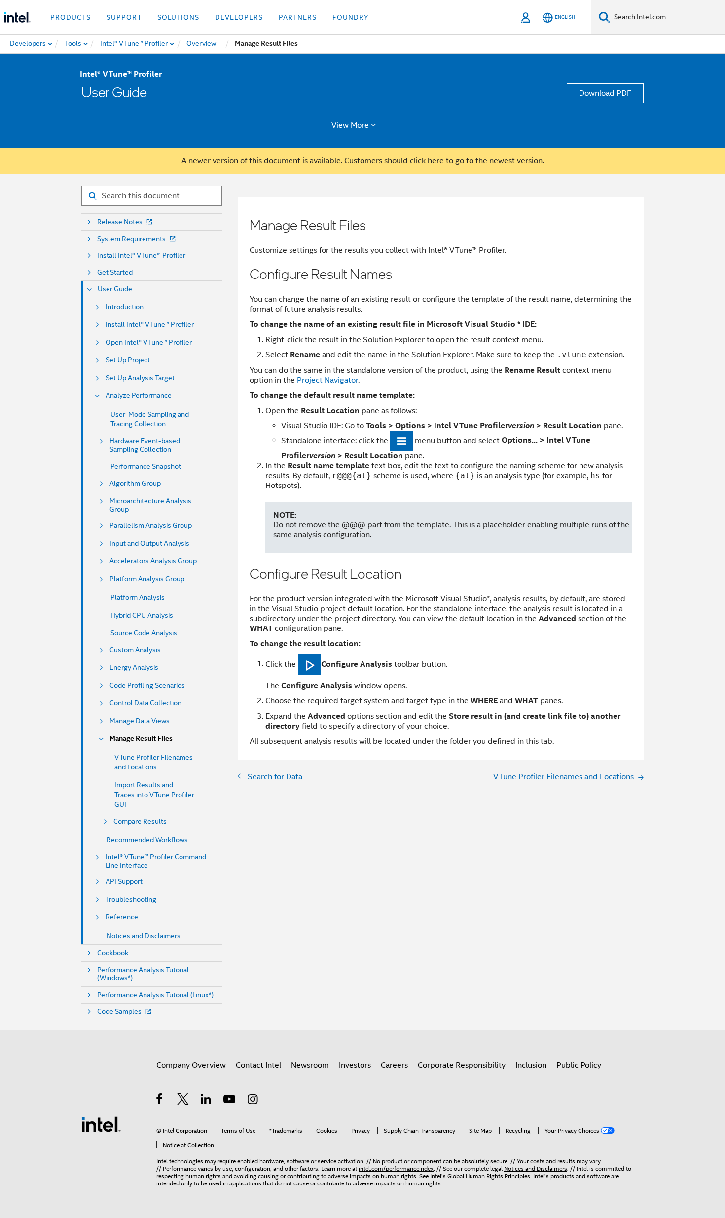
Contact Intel (258, 1065)
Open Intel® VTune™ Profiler (149, 342)
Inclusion (530, 1065)
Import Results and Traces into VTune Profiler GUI (154, 794)
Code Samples (119, 1012)
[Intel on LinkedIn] (206, 1101)
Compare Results (140, 821)
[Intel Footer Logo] (101, 1124)
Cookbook (112, 953)
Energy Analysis (133, 667)
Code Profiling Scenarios (147, 685)
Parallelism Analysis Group (150, 526)
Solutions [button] (178, 17)
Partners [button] (298, 17)
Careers (394, 1065)
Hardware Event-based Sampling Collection (144, 445)
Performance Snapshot (145, 466)
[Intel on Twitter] (183, 1101)
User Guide (115, 289)
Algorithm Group (135, 483)
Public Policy (578, 1065)
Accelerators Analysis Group (153, 561)
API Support (124, 881)
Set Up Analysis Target (140, 378)
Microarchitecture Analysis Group (150, 505)
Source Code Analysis (143, 632)
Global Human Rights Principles (488, 1176)
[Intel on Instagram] (253, 1101)
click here (427, 161)
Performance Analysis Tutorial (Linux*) (155, 995)
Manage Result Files (141, 738)
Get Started (115, 272)
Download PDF (605, 93)
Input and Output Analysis (149, 543)
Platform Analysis (137, 597)
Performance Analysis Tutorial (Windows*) (143, 974)
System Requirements (131, 239)
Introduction (125, 307)
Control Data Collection (145, 703)
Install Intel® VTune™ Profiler (141, 255)
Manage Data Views (139, 721)
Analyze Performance (139, 395)
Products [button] (70, 17)
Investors (355, 1065)
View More (350, 125)
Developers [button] (239, 17)
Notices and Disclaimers (144, 935)
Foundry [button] (350, 17)
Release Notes (120, 222)
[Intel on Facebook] (160, 1101)
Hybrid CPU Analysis (141, 615)
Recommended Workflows (147, 839)
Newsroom (310, 1065)
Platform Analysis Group (146, 579)
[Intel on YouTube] (230, 1101)
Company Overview (191, 1065)
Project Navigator (327, 380)
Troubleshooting (131, 899)
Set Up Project (128, 360)
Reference (122, 917)
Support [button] (124, 17)
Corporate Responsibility (462, 1065)
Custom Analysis (135, 650)
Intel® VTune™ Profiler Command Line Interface (156, 861)
